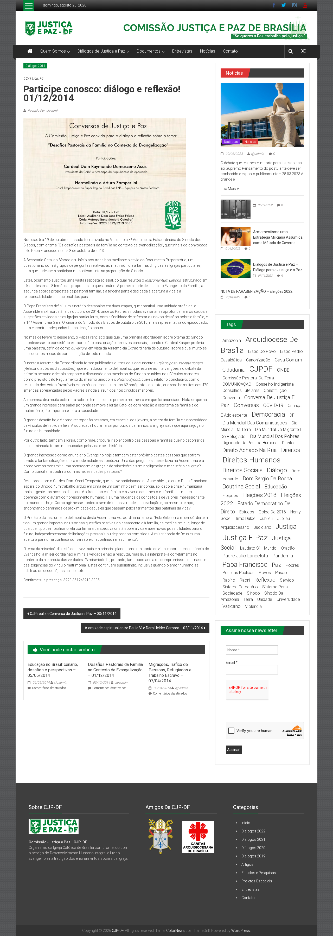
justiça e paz (245, 537)
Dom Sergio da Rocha (267, 479)
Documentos (149, 51)
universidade (288, 599)
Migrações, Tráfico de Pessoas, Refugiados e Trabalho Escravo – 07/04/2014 (170, 672)
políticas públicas (238, 572)
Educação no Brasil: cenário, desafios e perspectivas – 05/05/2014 (53, 670)
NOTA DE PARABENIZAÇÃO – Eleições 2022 (256, 291)
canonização (258, 360)
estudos (246, 512)
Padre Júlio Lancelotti (245, 555)
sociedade (232, 593)
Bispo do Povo (262, 351)
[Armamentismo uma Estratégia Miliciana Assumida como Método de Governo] (236, 236)
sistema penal (275, 586)
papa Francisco (244, 564)
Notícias (207, 51)
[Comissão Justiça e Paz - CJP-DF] (54, 826)
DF (292, 415)
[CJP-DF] (29, 51)
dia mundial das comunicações (254, 422)
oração (288, 548)
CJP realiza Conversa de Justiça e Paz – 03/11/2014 (73, 614)
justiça (286, 526)
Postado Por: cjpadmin (43, 110)
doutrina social (241, 486)
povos (265, 572)
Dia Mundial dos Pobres (274, 436)
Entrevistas (182, 51)
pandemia (282, 555)
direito (288, 442)
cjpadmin (60, 682)
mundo (270, 548)
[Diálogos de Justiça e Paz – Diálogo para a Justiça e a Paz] (236, 268)
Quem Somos (53, 51)
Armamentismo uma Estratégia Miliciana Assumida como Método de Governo (278, 237)
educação (276, 487)
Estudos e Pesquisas (258, 873)
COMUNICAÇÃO (236, 384)
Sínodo (253, 593)
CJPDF (261, 368)
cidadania (233, 370)
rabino (228, 580)
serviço (287, 580)
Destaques (231, 142)
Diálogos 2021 (253, 839)
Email (232, 662)
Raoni (245, 580)
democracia (268, 414)
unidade (264, 599)
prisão (281, 572)
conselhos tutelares (240, 390)
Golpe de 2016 (272, 512)
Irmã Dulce (245, 518)
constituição (275, 390)
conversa (231, 397)
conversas (246, 405)
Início (245, 823)
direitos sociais (242, 470)
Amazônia (231, 340)
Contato (230, 51)
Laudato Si (250, 548)
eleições (230, 495)
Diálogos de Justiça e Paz (101, 51)
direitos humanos (251, 460)
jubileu (266, 518)
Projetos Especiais (256, 881)
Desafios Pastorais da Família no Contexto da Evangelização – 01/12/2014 (115, 670)
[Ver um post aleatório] (303, 51)
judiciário (262, 527)
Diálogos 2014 (35, 66)
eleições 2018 (259, 495)
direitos (290, 450)
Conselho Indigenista (275, 384)
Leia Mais (229, 189)
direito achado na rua (249, 450)
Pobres (292, 565)
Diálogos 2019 (253, 856)
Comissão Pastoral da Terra (248, 377)
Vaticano (231, 606)
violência (253, 606)
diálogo (277, 470)
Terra (248, 599)
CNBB (283, 370)
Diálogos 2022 (253, 831)
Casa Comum (288, 359)
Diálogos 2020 (253, 848)
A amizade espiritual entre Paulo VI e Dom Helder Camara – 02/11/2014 (144, 628)
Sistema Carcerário (240, 586)
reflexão (265, 580)
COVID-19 (273, 405)
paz (276, 565)
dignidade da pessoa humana (250, 442)
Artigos (247, 864)
